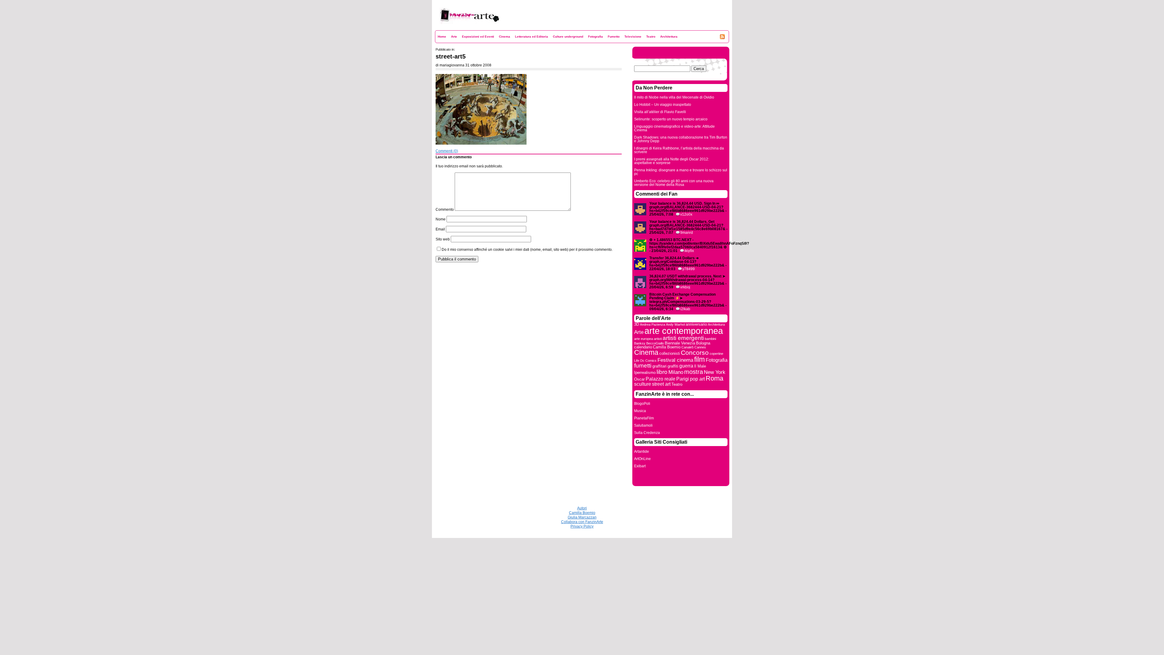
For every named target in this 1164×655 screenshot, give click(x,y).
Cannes (700, 347)
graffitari (659, 366)
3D (636, 324)
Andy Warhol (675, 324)
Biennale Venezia (680, 343)
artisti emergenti (683, 338)
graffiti (672, 366)
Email (440, 229)
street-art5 (451, 56)
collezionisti (669, 353)
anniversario (696, 324)
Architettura (668, 36)
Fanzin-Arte (450, 28)
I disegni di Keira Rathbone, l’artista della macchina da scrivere (679, 150)
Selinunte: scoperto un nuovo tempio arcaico (670, 119)
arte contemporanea (683, 331)
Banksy (639, 343)
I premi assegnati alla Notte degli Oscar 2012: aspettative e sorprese (671, 161)
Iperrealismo (645, 372)
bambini (710, 339)
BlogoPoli (642, 403)
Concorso (695, 352)
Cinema (504, 36)
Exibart (640, 466)
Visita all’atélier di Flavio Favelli (660, 112)
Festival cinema (675, 360)
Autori (582, 508)
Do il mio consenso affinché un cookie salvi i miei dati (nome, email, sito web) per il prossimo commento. (527, 249)
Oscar (639, 379)
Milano (675, 372)
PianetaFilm (644, 418)
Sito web (443, 239)
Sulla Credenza (647, 433)
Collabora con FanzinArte (582, 522)
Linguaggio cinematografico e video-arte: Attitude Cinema (674, 128)
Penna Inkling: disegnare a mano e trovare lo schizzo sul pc (680, 172)
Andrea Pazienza (652, 324)
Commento (445, 209)
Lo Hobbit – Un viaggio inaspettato (662, 104)
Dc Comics (648, 360)
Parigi (682, 378)
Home (442, 36)
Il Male (700, 366)
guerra (686, 365)
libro (662, 372)
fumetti (642, 365)
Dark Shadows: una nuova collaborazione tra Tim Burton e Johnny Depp (680, 139)
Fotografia (595, 36)
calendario (643, 347)
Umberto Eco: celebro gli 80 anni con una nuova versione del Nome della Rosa (674, 183)
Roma (714, 378)
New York (714, 372)
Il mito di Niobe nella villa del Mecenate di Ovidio (674, 97)
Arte (454, 36)
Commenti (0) (447, 151)
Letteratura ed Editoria (531, 36)
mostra (693, 371)
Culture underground (568, 36)
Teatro (650, 36)
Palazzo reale (660, 378)
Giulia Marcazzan (582, 517)
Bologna (703, 343)
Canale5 (687, 347)
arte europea (643, 339)
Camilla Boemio (667, 347)
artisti (658, 339)
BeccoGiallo (655, 343)
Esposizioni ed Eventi (478, 36)
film (699, 359)
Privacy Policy (582, 526)
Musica (640, 411)
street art (661, 384)
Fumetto (614, 36)
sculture (642, 384)
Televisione (632, 36)
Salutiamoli (643, 425)
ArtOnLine (642, 459)
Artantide (641, 451)
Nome (441, 219)
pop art (697, 378)
